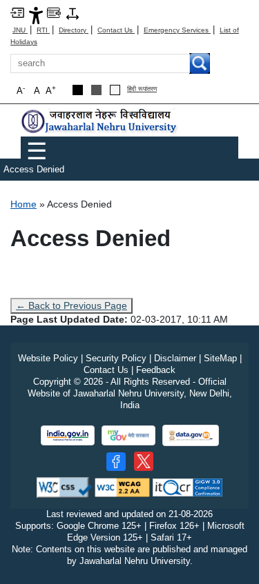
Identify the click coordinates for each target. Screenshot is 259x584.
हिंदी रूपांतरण (142, 89)
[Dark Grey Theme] (96, 90)
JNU (20, 30)
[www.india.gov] (68, 435)
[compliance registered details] (187, 487)
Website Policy (48, 358)
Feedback (155, 370)
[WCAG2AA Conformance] (122, 487)
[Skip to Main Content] (17, 12)
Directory (73, 30)
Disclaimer (175, 358)
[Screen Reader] (54, 12)
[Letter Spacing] (72, 13)
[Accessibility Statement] (36, 15)
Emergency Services (177, 30)
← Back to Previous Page (71, 305)
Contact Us (116, 30)
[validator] (64, 487)
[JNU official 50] (143, 461)
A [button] (51, 90)
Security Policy (116, 358)
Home (23, 204)
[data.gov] (190, 435)
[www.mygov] (128, 435)
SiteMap (220, 358)
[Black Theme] (78, 90)
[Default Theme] (115, 90)
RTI (43, 30)
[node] (100, 121)
